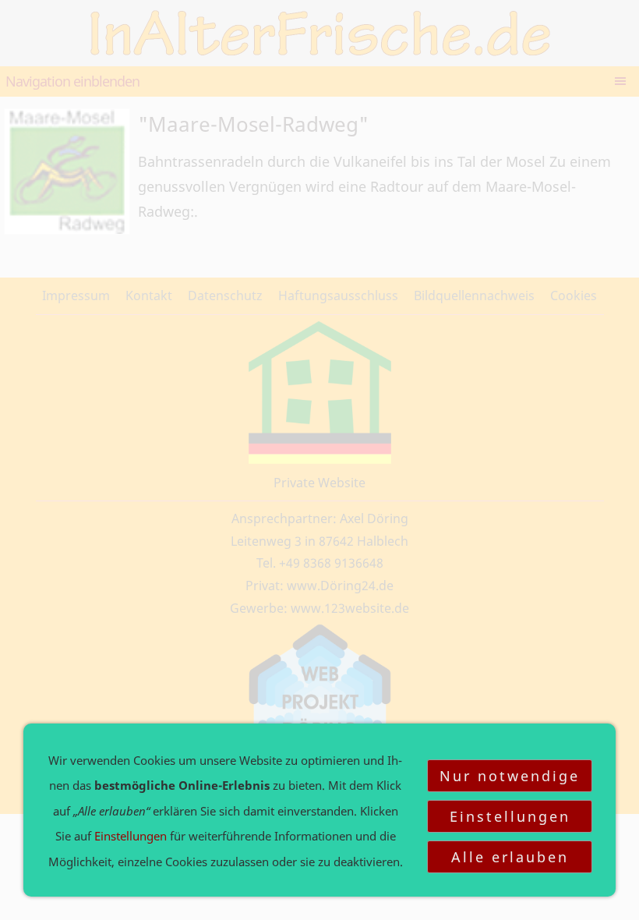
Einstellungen (510, 816)
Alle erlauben (510, 856)
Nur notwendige (510, 775)
